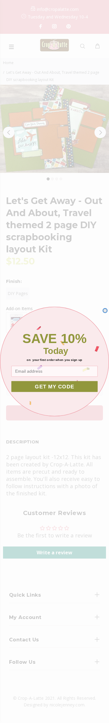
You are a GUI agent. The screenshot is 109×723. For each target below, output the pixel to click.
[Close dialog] (105, 310)
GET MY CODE (54, 386)
